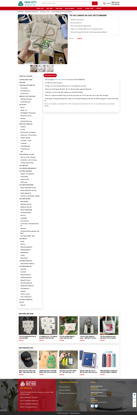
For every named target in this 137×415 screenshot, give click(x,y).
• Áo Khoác (23, 126)
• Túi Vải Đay (23, 143)
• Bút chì (22, 107)
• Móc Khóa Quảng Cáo (26, 283)
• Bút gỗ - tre (23, 110)
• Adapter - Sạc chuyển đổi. (27, 173)
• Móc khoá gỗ (24, 258)
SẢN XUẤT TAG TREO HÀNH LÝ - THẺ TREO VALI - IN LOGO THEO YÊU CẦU (47, 371)
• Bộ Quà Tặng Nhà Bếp (26, 209)
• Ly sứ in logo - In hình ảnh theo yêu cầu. (29, 224)
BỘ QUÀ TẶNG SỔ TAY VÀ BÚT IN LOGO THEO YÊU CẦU (68, 371)
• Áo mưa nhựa (24, 88)
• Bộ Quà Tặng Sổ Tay (25, 193)
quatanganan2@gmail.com (32, 403)
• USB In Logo (23, 182)
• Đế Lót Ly (23, 215)
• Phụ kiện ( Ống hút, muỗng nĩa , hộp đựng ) (29, 232)
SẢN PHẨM (22, 82)
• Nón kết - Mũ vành (25, 137)
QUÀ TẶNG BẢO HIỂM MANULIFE (27, 168)
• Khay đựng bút (24, 252)
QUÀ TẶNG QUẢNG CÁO (25, 266)
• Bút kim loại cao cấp (25, 115)
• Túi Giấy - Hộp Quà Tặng (26, 162)
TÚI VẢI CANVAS (61, 79)
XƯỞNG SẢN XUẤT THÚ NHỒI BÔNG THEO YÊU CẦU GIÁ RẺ (27, 371)
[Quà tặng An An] (27, 3)
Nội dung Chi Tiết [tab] (50, 75)
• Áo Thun (22, 129)
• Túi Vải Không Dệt (25, 146)
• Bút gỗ (22, 241)
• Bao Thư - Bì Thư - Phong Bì (27, 157)
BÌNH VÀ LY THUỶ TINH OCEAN (27, 96)
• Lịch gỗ (22, 255)
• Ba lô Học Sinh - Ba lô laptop (28, 132)
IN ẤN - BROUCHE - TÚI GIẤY (26, 154)
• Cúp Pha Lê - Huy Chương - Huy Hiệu (30, 196)
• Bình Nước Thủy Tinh (25, 204)
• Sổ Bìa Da (23, 291)
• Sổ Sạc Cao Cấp (24, 179)
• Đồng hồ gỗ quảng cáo (26, 247)
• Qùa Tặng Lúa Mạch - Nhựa (27, 236)
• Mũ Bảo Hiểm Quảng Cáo (27, 285)
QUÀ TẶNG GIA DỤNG (24, 198)
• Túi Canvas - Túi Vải (25, 140)
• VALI (21, 151)
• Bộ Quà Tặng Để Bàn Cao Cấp (28, 187)
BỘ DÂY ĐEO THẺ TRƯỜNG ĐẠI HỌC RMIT (108, 371)
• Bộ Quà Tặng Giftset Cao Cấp (28, 190)
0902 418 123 (115, 2)
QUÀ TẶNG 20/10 (23, 165)
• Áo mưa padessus (25, 90)
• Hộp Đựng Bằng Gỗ (25, 249)
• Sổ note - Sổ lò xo (25, 294)
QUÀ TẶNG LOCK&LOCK (25, 260)
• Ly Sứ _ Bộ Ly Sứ (24, 221)
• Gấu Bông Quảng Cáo (26, 277)
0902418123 (94, 388)
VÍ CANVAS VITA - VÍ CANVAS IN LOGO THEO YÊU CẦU (28, 337)
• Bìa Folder (23, 269)
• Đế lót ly (22, 244)
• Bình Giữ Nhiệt (24, 201)
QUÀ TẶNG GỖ (23, 238)
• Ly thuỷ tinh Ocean (25, 102)
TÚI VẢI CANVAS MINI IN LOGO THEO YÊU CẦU (46, 337)
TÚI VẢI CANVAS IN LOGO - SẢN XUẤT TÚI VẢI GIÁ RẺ (88, 337)
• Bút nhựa (22, 118)
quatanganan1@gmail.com (32, 400)
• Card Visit (23, 272)
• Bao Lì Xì (22, 305)
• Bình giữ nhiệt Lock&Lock (27, 263)
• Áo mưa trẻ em (24, 93)
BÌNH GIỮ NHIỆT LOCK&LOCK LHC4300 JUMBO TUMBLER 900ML (88, 371)
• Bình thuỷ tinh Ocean (26, 99)
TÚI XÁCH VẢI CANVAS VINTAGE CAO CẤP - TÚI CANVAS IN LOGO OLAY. (107, 337)
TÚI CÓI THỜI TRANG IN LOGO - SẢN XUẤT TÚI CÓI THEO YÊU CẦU (67, 337)
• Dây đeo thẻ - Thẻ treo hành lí (28, 135)
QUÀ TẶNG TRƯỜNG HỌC (26, 299)
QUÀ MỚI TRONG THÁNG (25, 79)
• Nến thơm (23, 228)
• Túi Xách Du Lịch (24, 149)
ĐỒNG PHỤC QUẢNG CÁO (25, 124)
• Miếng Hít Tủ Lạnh (25, 280)
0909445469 (94, 400)
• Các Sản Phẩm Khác (25, 212)
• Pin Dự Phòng (24, 176)
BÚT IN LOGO (22, 104)
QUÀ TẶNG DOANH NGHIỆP (26, 185)
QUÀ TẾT (21, 302)
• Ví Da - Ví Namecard (25, 296)
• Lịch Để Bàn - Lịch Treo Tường (28, 160)
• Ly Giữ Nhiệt (23, 218)
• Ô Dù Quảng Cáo (24, 288)
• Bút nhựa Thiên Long (26, 121)
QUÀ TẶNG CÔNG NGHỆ (25, 171)
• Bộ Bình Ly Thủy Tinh (25, 207)
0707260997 (94, 394)
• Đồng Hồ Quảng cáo (25, 274)
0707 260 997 (115, 4)
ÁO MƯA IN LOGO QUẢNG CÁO (27, 85)
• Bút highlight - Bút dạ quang (27, 113)
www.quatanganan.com (31, 407)
